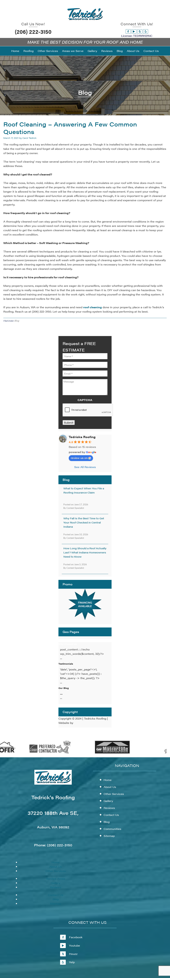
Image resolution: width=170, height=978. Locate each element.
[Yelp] (145, 31)
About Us (55, 866)
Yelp (72, 962)
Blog (16, 320)
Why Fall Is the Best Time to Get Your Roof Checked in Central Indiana (83, 522)
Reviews (55, 887)
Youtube (74, 945)
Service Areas (55, 878)
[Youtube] (133, 31)
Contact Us (55, 895)
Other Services (55, 871)
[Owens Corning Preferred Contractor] (42, 753)
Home (56, 862)
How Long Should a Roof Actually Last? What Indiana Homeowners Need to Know (84, 552)
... (61, 693)
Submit (68, 422)
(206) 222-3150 (33, 31)
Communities (112, 829)
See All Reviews (85, 467)
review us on (79, 458)
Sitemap (55, 903)
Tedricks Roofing (82, 437)
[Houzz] (139, 31)
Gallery (55, 883)
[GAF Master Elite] (104, 753)
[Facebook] (128, 31)
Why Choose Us (67, 643)
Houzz (73, 954)
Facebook (76, 937)
